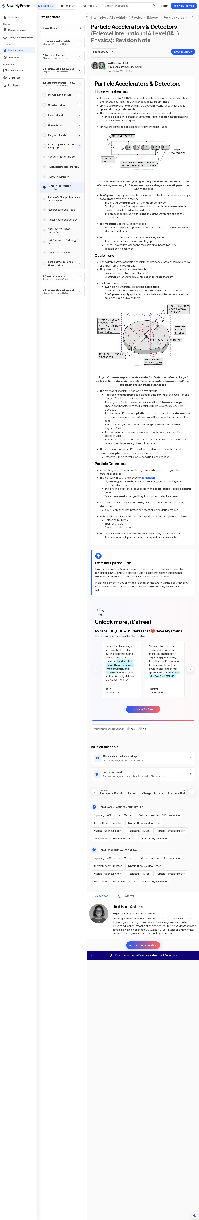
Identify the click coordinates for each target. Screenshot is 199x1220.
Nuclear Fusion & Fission (107, 830)
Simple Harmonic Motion (171, 830)
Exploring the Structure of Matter (113, 815)
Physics (137, 17)
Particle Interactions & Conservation (159, 815)
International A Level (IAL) (109, 17)
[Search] (154, 5)
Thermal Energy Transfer (108, 823)
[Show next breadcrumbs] (192, 17)
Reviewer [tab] (128, 895)
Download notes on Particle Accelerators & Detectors (146, 955)
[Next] (190, 669)
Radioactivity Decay (139, 830)
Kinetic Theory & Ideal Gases (144, 823)
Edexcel (153, 17)
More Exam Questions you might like (120, 807)
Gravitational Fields (124, 838)
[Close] (91, 955)
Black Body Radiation (154, 838)
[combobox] (129, 5)
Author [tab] (103, 895)
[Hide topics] (87, 16)
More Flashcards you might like (117, 849)
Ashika (126, 63)
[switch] (195, 1216)
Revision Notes (174, 17)
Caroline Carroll (133, 66)
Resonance (100, 838)
